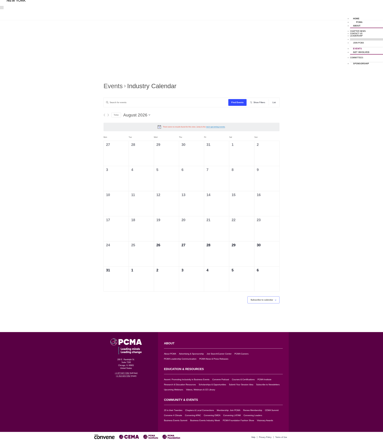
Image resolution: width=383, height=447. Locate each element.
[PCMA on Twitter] (116, 383)
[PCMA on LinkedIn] (121, 383)
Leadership (356, 36)
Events (113, 86)
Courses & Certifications (243, 379)
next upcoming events (215, 127)
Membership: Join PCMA (228, 410)
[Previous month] (104, 115)
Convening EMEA (212, 415)
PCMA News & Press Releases (213, 359)
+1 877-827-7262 (122, 373)
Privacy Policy (265, 437)
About (357, 26)
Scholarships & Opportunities (212, 384)
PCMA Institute (264, 379)
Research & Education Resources (180, 384)
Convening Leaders (253, 415)
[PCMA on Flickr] (136, 383)
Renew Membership (252, 410)
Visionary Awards (265, 420)
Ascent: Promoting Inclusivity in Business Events (186, 379)
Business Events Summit (175, 420)
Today (116, 115)
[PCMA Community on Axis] (140, 383)
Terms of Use (281, 437)
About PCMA (170, 354)
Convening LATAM (232, 415)
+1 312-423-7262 (123, 376)
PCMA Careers (241, 354)
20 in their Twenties (173, 410)
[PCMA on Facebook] (112, 383)
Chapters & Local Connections (199, 410)
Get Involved (361, 52)
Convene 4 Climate (173, 415)
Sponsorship (361, 63)
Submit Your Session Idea (241, 384)
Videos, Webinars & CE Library (200, 390)
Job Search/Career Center (219, 354)
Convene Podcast (220, 379)
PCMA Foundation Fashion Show (238, 420)
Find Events (237, 102)
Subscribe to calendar (262, 300)
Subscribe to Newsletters (268, 384)
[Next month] (108, 115)
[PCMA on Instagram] (126, 383)
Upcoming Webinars (173, 390)
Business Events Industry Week (205, 420)
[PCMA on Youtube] (131, 383)
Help (253, 437)
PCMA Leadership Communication (180, 359)
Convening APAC (193, 415)
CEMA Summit (272, 410)
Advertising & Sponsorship (191, 354)
